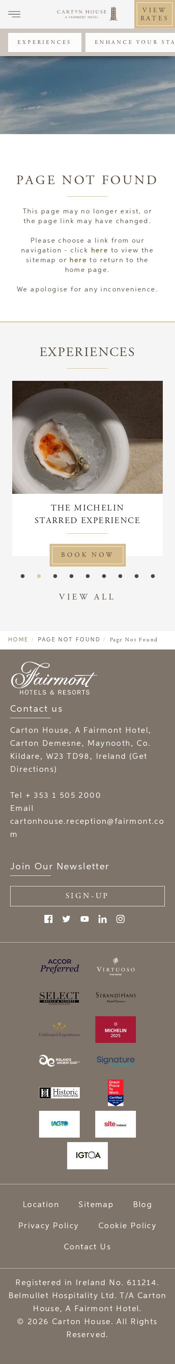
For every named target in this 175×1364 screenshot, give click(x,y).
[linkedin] (102, 918)
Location (41, 1205)
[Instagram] (120, 918)
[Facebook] (48, 918)
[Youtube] (84, 918)
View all (87, 597)
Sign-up (88, 896)
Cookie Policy (127, 1226)
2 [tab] (39, 576)
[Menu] (14, 14)
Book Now (119, 555)
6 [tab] (104, 576)
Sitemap (96, 1205)
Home (18, 640)
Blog (143, 1205)
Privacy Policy (48, 1226)
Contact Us (87, 1247)
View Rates (154, 14)
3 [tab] (55, 576)
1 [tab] (22, 576)
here (100, 251)
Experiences (45, 42)
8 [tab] (136, 576)
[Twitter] (66, 918)
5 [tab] (87, 576)
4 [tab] (71, 576)
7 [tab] (120, 576)
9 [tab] (152, 576)
